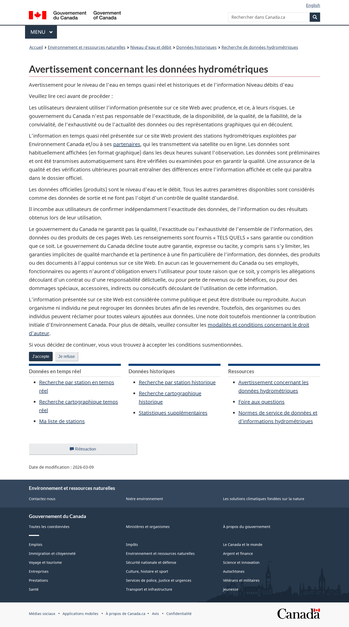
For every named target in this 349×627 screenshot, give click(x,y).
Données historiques (196, 47)
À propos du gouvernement (246, 526)
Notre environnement (144, 498)
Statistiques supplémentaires (173, 412)
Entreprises (39, 571)
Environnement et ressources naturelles (86, 47)
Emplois (35, 544)
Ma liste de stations (62, 421)
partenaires (126, 144)
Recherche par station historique (177, 382)
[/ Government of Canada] (75, 16)
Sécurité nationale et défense (151, 562)
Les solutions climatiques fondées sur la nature (263, 498)
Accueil (36, 47)
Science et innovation (241, 562)
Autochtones (234, 571)
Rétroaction (89, 451)
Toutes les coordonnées (49, 526)
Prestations (38, 580)
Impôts (132, 544)
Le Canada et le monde (242, 544)
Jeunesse (230, 589)
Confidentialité (179, 613)
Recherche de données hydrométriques (260, 47)
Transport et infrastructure (149, 589)
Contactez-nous (42, 498)
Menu (43, 31)
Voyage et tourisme (45, 562)
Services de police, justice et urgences (158, 580)
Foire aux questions (261, 401)
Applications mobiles (80, 613)
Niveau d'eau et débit (150, 47)
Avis (155, 613)
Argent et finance (238, 553)
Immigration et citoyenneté (52, 553)
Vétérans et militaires (241, 580)
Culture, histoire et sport (147, 571)
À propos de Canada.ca (125, 613)
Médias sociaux (42, 613)
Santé (34, 589)
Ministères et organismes (148, 526)
